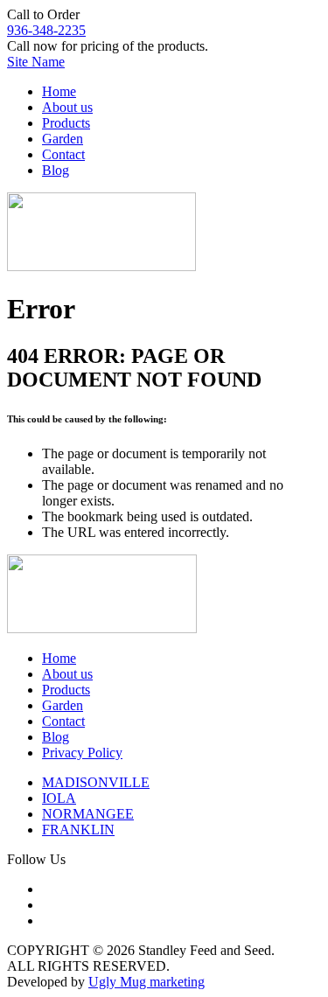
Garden (62, 138)
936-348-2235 (46, 30)
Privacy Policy (82, 752)
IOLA (59, 798)
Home (59, 91)
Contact (63, 154)
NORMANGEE (88, 813)
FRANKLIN (78, 829)
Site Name (36, 61)
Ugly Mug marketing (146, 981)
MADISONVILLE (96, 782)
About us (67, 107)
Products (66, 122)
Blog (55, 170)
